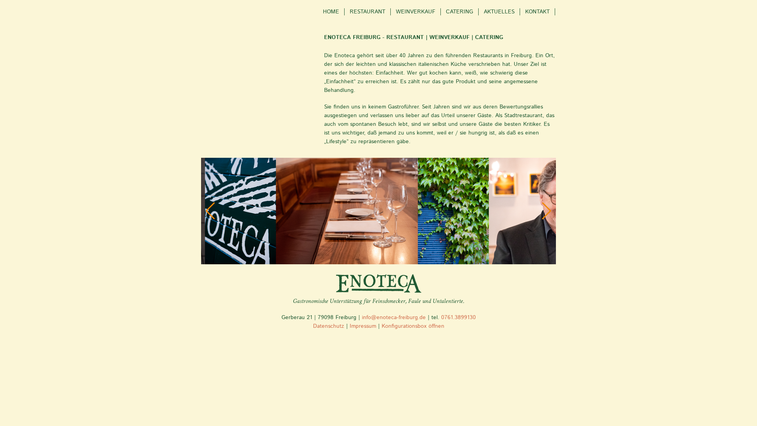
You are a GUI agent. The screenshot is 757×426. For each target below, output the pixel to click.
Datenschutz (329, 326)
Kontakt (537, 11)
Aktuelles (499, 11)
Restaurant (367, 11)
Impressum (363, 326)
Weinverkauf (415, 11)
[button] (210, 211)
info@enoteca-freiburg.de (394, 317)
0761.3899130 (458, 317)
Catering (459, 11)
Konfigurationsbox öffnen (413, 326)
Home (331, 11)
